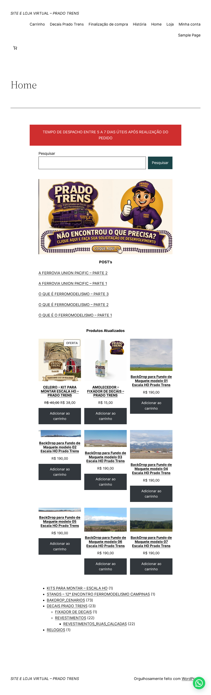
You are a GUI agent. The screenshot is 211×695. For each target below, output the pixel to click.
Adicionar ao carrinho (60, 416)
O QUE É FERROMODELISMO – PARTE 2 (74, 304)
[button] (199, 683)
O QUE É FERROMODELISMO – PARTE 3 (74, 294)
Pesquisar (47, 153)
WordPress (191, 678)
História (139, 24)
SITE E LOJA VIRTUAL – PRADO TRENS (45, 13)
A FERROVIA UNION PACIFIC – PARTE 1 (73, 283)
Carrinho (37, 24)
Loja (170, 24)
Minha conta (189, 24)
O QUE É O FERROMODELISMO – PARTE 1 (75, 315)
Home (156, 24)
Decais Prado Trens (67, 24)
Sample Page (189, 35)
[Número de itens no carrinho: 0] (15, 48)
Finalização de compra (108, 24)
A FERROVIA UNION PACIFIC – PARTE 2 (73, 273)
